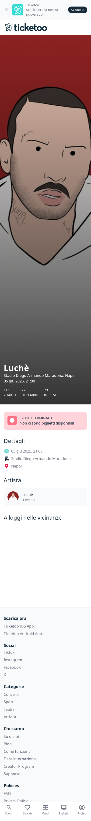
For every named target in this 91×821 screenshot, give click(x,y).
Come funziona (17, 751)
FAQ (7, 793)
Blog (8, 743)
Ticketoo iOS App (19, 626)
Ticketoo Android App (23, 633)
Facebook (12, 667)
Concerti (11, 694)
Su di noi (11, 736)
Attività (10, 716)
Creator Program (19, 766)
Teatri (9, 709)
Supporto (12, 773)
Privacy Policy (16, 800)
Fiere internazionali (21, 758)
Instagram (13, 659)
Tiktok (9, 652)
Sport (9, 701)
